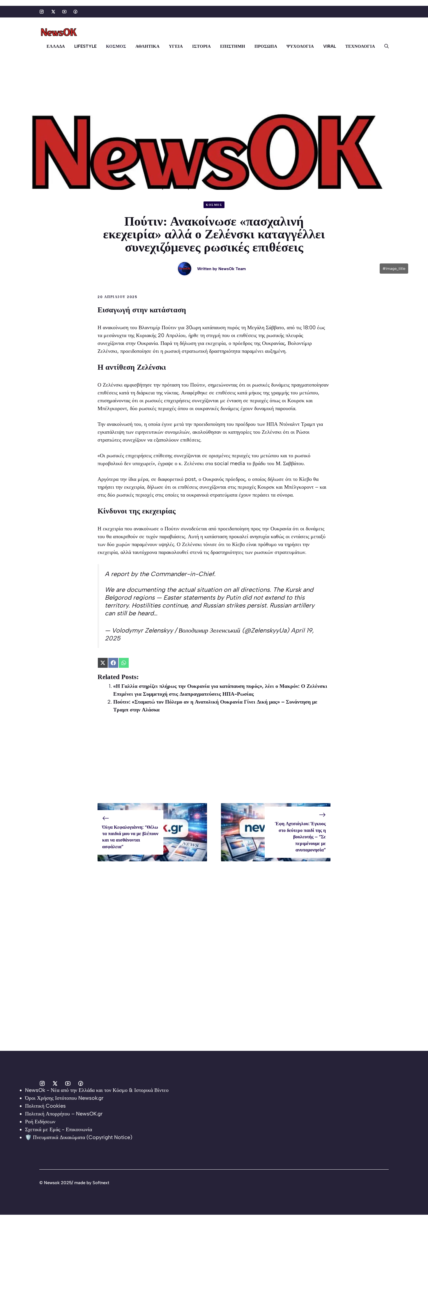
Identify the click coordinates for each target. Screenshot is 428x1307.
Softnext (101, 1182)
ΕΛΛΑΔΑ (56, 46)
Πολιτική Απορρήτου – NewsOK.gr (63, 1114)
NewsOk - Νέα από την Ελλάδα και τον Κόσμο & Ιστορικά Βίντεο (97, 1090)
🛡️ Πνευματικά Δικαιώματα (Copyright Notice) (78, 1137)
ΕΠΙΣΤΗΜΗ (232, 46)
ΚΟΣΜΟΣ (116, 46)
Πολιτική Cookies (45, 1106)
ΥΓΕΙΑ (176, 46)
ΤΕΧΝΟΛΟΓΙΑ (360, 46)
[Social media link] (41, 11)
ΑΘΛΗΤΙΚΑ (147, 46)
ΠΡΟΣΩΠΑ (265, 46)
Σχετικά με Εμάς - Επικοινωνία (58, 1129)
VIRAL (329, 46)
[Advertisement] (214, 762)
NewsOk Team (232, 268)
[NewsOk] (59, 32)
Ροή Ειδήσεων (40, 1121)
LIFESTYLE (85, 46)
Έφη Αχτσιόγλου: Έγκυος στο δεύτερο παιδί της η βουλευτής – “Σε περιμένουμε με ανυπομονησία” (300, 837)
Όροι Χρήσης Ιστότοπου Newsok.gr (64, 1098)
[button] (384, 46)
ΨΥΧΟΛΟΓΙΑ (300, 46)
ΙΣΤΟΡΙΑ (201, 46)
